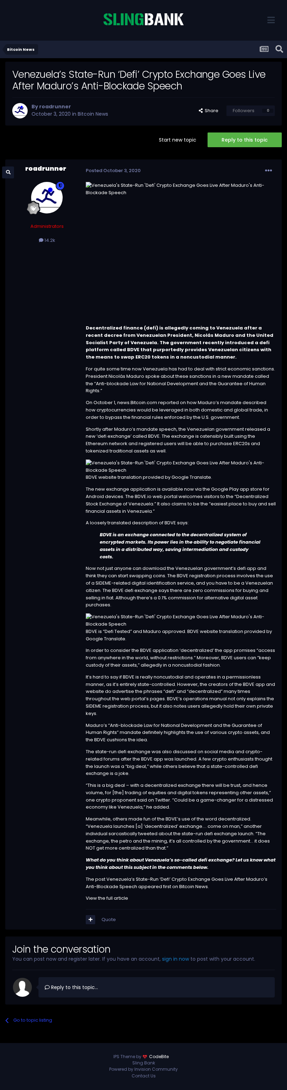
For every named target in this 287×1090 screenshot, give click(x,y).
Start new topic (177, 139)
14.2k (49, 240)
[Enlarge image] (181, 466)
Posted (113, 170)
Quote (109, 919)
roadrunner (55, 106)
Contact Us (144, 1076)
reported (168, 402)
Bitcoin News (93, 113)
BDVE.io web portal (156, 496)
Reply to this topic (245, 139)
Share (210, 110)
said (142, 800)
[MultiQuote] (90, 919)
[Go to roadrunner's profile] (20, 110)
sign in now (175, 958)
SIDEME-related (113, 583)
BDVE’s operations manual (197, 698)
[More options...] (268, 170)
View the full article (107, 898)
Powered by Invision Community (143, 1069)
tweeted (148, 833)
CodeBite (159, 1057)
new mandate (238, 376)
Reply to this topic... (74, 987)
